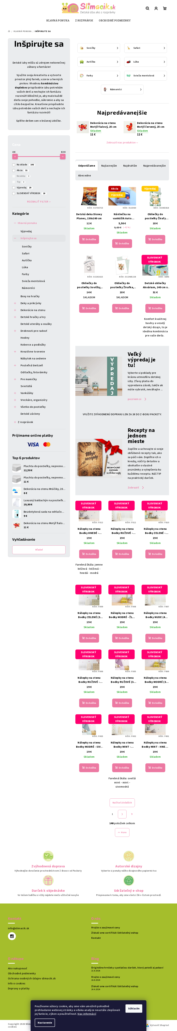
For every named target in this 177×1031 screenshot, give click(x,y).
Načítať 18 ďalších (122, 802)
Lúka (25, 267)
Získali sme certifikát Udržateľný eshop (114, 932)
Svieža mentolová (33, 281)
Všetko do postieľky (33, 407)
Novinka (23, 176)
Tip (20, 182)
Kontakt (96, 938)
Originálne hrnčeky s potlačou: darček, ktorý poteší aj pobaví (127, 967)
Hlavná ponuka (27, 223)
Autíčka (27, 260)
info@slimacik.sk (18, 928)
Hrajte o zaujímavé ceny (105, 927)
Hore (124, 832)
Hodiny (25, 338)
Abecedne (84, 175)
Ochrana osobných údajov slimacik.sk (32, 978)
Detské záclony (30, 414)
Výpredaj (24, 187)
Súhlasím (134, 1008)
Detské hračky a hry (33, 317)
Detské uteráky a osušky (36, 324)
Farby (25, 274)
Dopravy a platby (19, 988)
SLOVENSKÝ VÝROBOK (31, 193)
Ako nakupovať (17, 968)
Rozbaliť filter (37, 202)
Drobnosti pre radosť (34, 331)
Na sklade (25, 164)
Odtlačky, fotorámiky (34, 372)
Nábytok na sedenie (33, 358)
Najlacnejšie (109, 166)
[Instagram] (12, 936)
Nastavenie (45, 1023)
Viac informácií (86, 1014)
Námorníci (28, 288)
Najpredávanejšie (154, 166)
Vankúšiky (27, 393)
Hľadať (39, 550)
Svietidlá (26, 386)
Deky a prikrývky (31, 303)
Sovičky (27, 246)
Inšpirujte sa (28, 238)
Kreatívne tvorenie (33, 352)
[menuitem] (58, 21)
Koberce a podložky (33, 345)
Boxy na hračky (30, 296)
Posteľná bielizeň (32, 365)
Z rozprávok (25, 422)
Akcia (22, 170)
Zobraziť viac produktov (121, 142)
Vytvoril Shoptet (159, 1025)
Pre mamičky (29, 379)
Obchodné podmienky (22, 973)
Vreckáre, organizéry (34, 400)
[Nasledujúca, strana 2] (122, 814)
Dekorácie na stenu (33, 310)
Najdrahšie (130, 166)
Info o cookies (16, 983)
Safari (25, 253)
